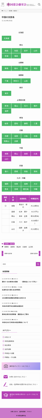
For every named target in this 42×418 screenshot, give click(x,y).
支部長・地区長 (9, 244)
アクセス (29, 411)
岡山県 (19, 247)
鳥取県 (6, 247)
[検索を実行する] (38, 264)
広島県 (25, 247)
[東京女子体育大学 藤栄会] (21, 4)
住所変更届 (22, 411)
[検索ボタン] (39, 4)
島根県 (13, 247)
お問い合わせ (14, 411)
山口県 (31, 247)
